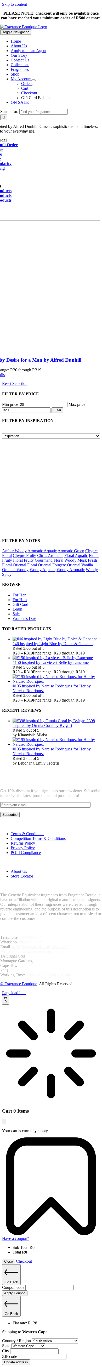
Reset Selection (14, 383)
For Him (20, 599)
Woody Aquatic (42, 569)
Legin (17, 609)
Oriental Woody (15, 569)
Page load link (14, 992)
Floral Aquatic (76, 555)
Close (8, 1261)
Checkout (24, 1261)
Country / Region (17, 1340)
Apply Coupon (14, 1293)
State (6, 1345)
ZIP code (10, 1356)
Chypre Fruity (24, 555)
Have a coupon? (15, 1238)
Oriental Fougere (52, 565)
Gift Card (20, 604)
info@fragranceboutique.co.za (39, 946)
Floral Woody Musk (70, 560)
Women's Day (24, 618)
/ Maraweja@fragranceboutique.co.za (34, 949)
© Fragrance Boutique (18, 984)
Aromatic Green (71, 551)
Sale (16, 614)
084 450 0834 (31, 937)
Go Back (11, 1282)
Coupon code (13, 1287)
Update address (16, 1362)
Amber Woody (14, 551)
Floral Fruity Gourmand (33, 560)
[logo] (23, 27)
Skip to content (14, 4)
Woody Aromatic (70, 569)
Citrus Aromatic (50, 555)
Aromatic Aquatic (42, 551)
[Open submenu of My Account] (33, 80)
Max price (77, 404)
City (6, 1351)
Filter (57, 410)
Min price (10, 404)
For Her (19, 595)
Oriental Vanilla (80, 565)
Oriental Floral (25, 565)
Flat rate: (25, 1323)
